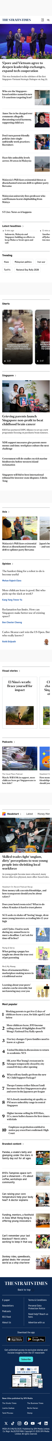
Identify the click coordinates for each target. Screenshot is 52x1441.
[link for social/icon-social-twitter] (6, 1423)
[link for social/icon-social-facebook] (26, 1423)
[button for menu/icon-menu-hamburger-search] (48, 20)
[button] (42, 20)
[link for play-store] (36, 1339)
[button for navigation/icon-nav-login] (42, 20)
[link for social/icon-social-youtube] (33, 1423)
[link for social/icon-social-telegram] (39, 1423)
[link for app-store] (15, 1339)
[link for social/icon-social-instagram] (19, 1423)
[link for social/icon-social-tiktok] (13, 1423)
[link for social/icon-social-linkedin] (46, 1423)
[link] (16, 20)
